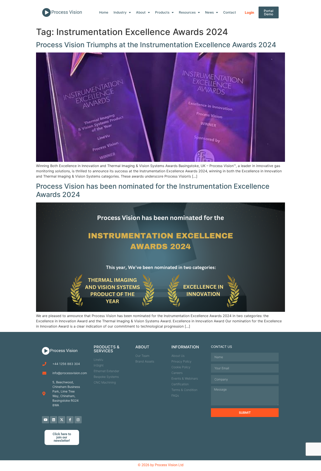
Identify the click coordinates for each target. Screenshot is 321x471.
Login (249, 12)
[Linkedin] (53, 419)
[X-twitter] (61, 419)
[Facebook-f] (70, 419)
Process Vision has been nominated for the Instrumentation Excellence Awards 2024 (152, 190)
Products (162, 12)
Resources (187, 12)
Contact (229, 12)
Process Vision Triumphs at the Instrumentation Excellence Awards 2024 (156, 44)
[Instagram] (78, 419)
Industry (120, 12)
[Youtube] (45, 419)
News (209, 12)
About (141, 12)
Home (103, 12)
